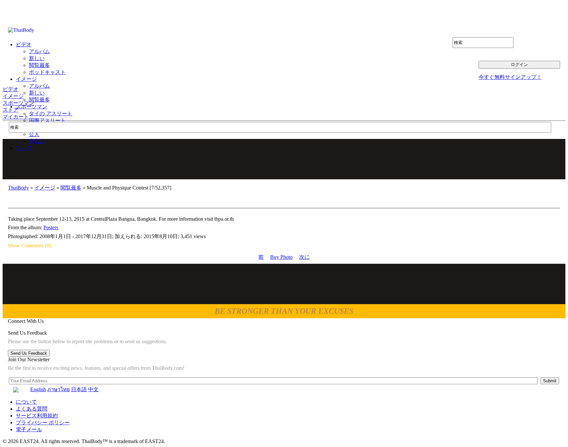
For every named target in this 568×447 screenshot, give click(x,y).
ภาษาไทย (58, 389)
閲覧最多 (71, 187)
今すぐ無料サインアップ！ (510, 77)
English (38, 389)
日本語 (79, 389)
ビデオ (10, 89)
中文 (93, 389)
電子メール (29, 429)
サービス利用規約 (37, 415)
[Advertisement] (284, 159)
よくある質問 (31, 409)
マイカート (16, 117)
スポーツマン (18, 103)
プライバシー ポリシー (43, 422)
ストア (10, 110)
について (26, 402)
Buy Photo (281, 257)
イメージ (13, 96)
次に (304, 257)
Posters (50, 227)
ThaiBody (18, 187)
